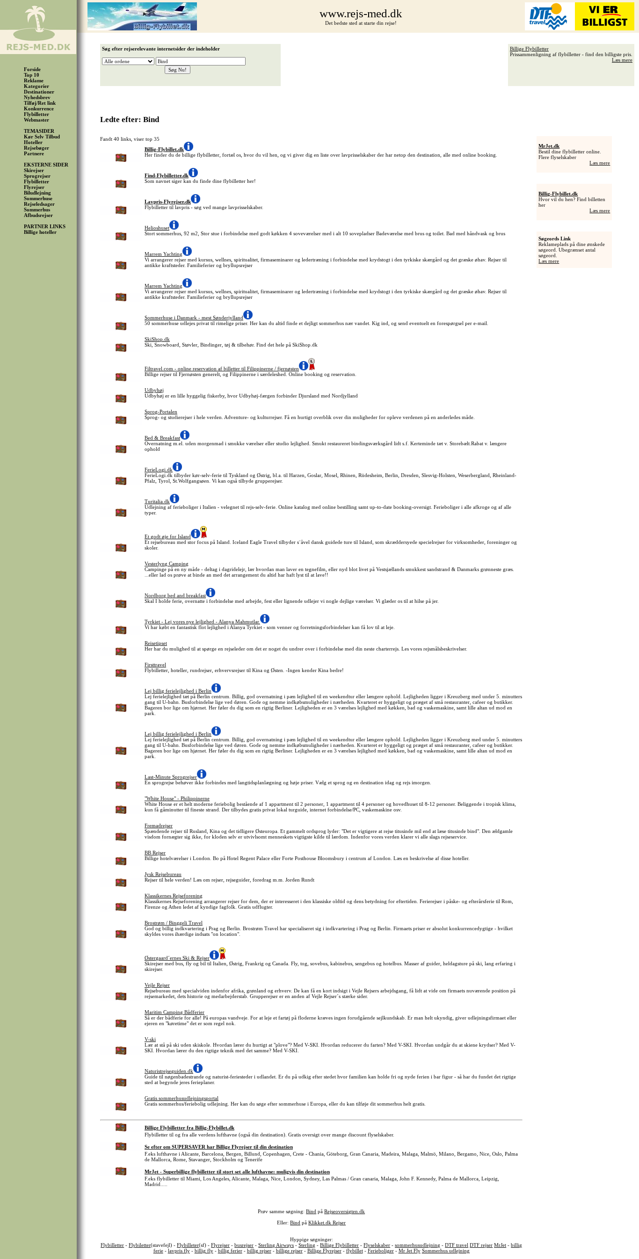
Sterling (306, 1245)
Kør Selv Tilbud (42, 136)
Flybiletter (140, 1245)
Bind (311, 1211)
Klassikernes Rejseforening (174, 895)
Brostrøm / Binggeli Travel (174, 923)
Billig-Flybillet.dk (558, 193)
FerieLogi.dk (159, 469)
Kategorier (36, 86)
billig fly (204, 1250)
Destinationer (39, 91)
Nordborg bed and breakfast (175, 595)
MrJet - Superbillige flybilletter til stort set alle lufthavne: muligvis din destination (237, 1171)
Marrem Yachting (163, 254)
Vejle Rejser (157, 985)
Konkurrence (39, 108)
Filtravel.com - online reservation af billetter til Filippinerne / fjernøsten (222, 368)
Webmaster (36, 120)
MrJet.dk (548, 146)
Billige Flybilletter (529, 48)
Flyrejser (34, 187)
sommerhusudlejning (417, 1245)
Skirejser (34, 170)
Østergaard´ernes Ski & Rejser (177, 958)
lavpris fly (179, 1250)
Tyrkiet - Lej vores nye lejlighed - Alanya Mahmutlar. (202, 621)
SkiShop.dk (157, 339)
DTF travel (456, 1245)
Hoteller (33, 142)
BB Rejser (155, 852)
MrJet (500, 1245)
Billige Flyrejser (324, 1250)
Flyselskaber (376, 1245)
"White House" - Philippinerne (177, 798)
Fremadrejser (159, 825)
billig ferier (230, 1250)
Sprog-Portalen (161, 411)
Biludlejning (37, 192)
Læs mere (622, 60)
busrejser (244, 1245)
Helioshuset (157, 228)
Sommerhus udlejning (446, 1250)
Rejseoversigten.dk (344, 1211)
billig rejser (259, 1250)
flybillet (354, 1250)
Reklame (34, 80)
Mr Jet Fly (410, 1250)
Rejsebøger (36, 148)
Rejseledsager (39, 204)
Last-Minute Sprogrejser (171, 777)
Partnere (34, 153)
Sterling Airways (276, 1245)
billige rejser (289, 1250)
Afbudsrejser (38, 215)
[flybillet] (142, 28)
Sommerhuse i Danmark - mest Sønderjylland (194, 317)
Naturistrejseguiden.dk (169, 1071)
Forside (32, 69)
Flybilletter (36, 114)
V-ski (150, 1039)
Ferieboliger (381, 1250)
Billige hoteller (40, 232)
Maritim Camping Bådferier (174, 1012)
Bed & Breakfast (162, 438)
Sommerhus (37, 209)
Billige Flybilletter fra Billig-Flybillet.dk (189, 1127)
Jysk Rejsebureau (163, 874)
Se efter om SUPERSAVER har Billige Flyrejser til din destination (219, 1147)
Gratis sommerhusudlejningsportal (181, 1098)
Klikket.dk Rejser (327, 1222)
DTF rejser (481, 1245)
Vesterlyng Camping (167, 563)
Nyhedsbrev (37, 97)
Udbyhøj (154, 390)
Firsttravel (155, 664)
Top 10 (31, 75)
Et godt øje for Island (168, 536)
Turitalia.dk (157, 501)
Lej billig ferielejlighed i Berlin (178, 691)
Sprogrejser (37, 176)
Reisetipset (156, 643)
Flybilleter (188, 1245)
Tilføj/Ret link (40, 103)
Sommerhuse (38, 198)
